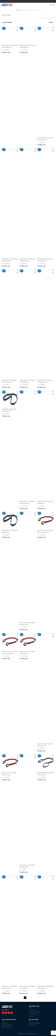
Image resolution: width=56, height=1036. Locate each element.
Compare (17, 28)
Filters (51, 22)
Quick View (17, 30)
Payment (31, 1016)
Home (19, 10)
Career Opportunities (34, 1012)
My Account (32, 1025)
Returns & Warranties (7, 1025)
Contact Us (4, 1023)
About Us (31, 1009)
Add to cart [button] (6, 52)
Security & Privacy (33, 1014)
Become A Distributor (34, 1023)
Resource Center (6, 1027)
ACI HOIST (25, 1033)
